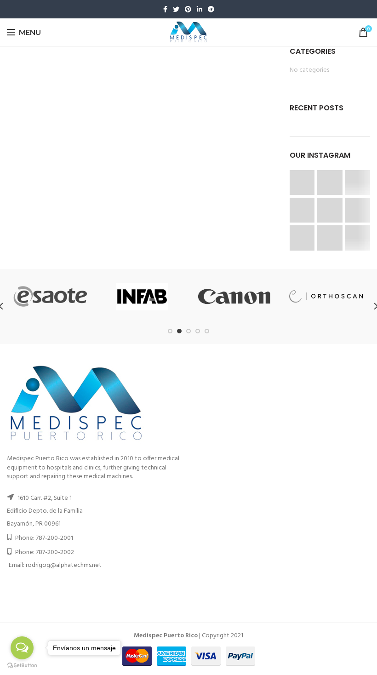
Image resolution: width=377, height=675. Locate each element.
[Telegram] (211, 9)
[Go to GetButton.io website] (22, 666)
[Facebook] (165, 9)
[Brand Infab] (142, 297)
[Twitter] (176, 9)
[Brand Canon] (234, 296)
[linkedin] (199, 9)
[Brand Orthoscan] (326, 296)
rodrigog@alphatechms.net (64, 565)
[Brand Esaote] (50, 296)
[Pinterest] (188, 9)
